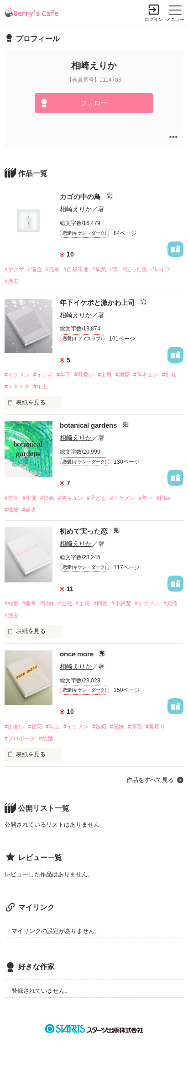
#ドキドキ (17, 386)
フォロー (94, 103)
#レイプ (161, 269)
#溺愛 (122, 375)
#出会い (14, 726)
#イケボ (43, 375)
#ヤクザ (14, 269)
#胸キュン (145, 375)
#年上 (40, 386)
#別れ (169, 375)
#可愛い (84, 375)
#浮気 (135, 726)
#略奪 (29, 603)
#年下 (64, 375)
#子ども (96, 498)
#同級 (164, 498)
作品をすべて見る (150, 779)
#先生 (12, 498)
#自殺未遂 (76, 269)
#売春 (53, 269)
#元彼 (170, 603)
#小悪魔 (121, 603)
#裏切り (155, 726)
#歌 (114, 269)
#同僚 (101, 603)
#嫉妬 (99, 726)
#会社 (65, 603)
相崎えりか (76, 209)
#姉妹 (47, 603)
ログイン (154, 19)
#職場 (12, 510)
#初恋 (35, 726)
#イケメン (17, 375)
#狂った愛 (134, 269)
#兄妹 (117, 726)
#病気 (99, 269)
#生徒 (29, 498)
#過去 (12, 281)
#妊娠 (47, 498)
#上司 (105, 375)
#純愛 (12, 603)
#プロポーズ (20, 738)
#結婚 (46, 738)
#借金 (35, 269)
